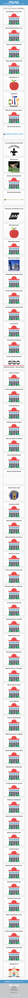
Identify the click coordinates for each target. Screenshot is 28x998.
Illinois (5, 6)
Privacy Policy (14, 989)
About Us (14, 987)
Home (2, 6)
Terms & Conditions (14, 990)
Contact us (7, 981)
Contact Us (14, 986)
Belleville (10, 6)
